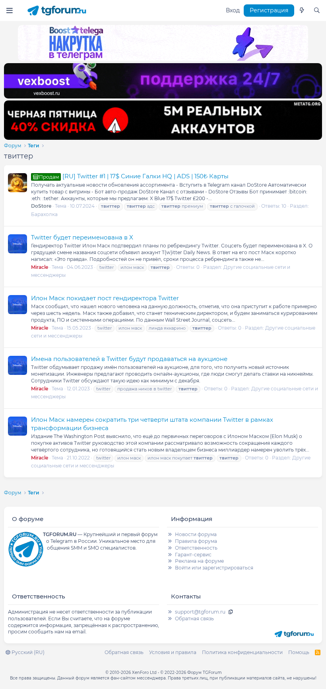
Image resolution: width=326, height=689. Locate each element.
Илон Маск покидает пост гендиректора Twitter (105, 298)
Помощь (298, 652)
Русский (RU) (27, 652)
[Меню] (9, 10)
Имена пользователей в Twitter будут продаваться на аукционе (129, 359)
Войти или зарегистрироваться (214, 568)
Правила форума (196, 541)
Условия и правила (172, 652)
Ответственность (196, 548)
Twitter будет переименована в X (82, 237)
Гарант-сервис (193, 555)
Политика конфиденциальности (242, 652)
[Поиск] (316, 10)
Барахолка (44, 214)
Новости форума (196, 534)
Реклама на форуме (199, 561)
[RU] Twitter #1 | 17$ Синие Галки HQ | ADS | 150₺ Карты (134, 176)
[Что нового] (301, 10)
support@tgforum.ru (200, 612)
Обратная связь (194, 618)
